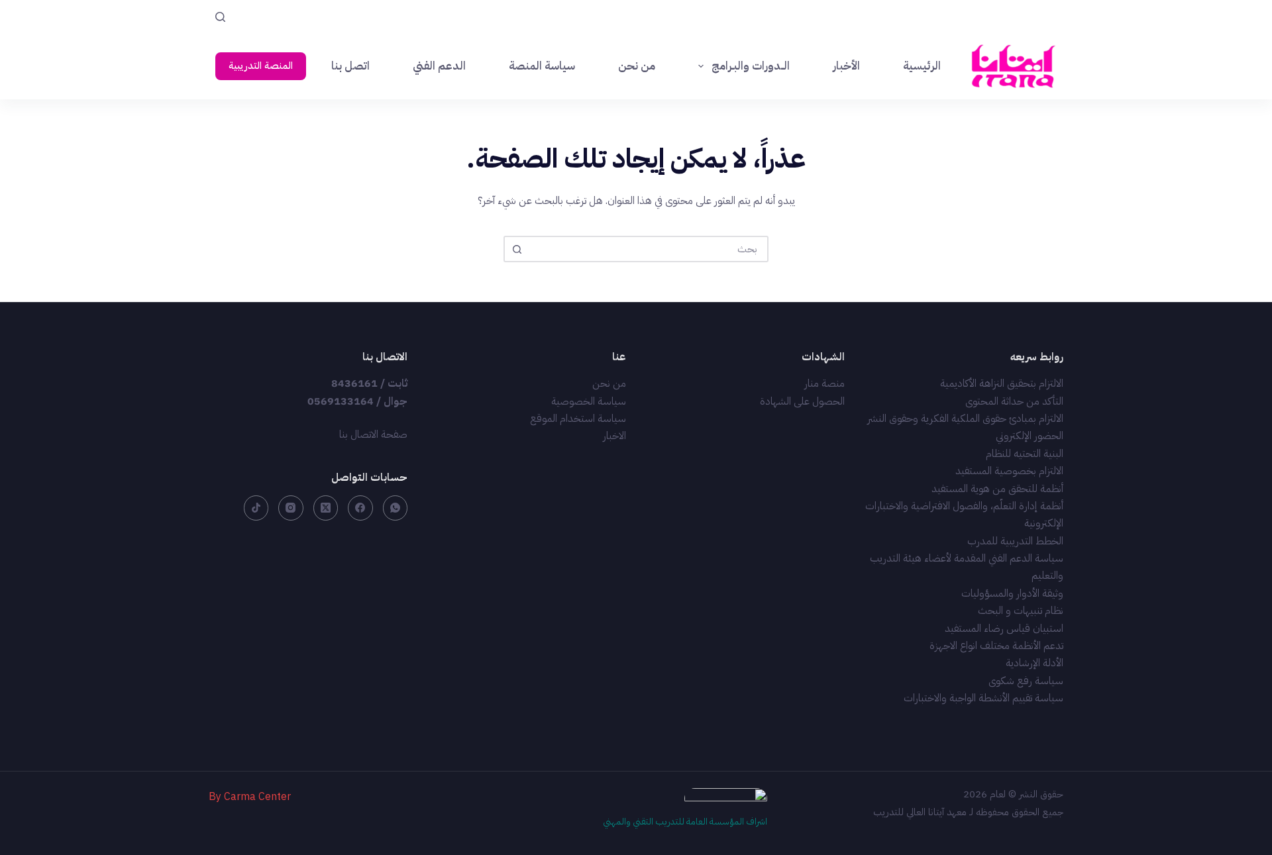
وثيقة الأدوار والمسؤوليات (1012, 593)
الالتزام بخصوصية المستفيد (1009, 471)
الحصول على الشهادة (802, 401)
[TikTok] (256, 508)
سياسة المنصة (542, 66)
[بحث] (220, 17)
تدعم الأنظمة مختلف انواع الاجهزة (996, 646)
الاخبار (614, 436)
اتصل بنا (350, 66)
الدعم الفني (439, 66)
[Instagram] (290, 508)
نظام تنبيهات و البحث (1020, 611)
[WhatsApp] (395, 508)
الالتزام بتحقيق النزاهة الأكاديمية (1001, 383)
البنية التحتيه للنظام (1024, 454)
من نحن (636, 66)
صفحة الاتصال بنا (373, 434)
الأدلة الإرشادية (1034, 663)
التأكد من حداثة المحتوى (1014, 401)
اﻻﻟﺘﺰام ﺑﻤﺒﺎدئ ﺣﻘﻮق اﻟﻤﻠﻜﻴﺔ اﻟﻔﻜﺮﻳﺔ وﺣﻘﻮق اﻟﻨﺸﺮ (965, 419)
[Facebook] (360, 508)
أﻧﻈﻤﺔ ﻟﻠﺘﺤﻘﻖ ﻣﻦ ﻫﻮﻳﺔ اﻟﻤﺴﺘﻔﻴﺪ (997, 489)
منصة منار (824, 383)
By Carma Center (250, 797)
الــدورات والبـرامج (751, 66)
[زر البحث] (517, 249)
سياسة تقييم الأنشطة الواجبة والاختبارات (983, 698)
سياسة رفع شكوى (1025, 681)
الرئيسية (922, 66)
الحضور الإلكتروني (1029, 436)
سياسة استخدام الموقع (578, 419)
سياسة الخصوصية (588, 401)
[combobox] (648, 249)
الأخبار (846, 66)
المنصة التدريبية (261, 65)
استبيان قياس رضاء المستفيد (1004, 628)
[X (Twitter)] (326, 508)
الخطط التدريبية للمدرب (1015, 541)
